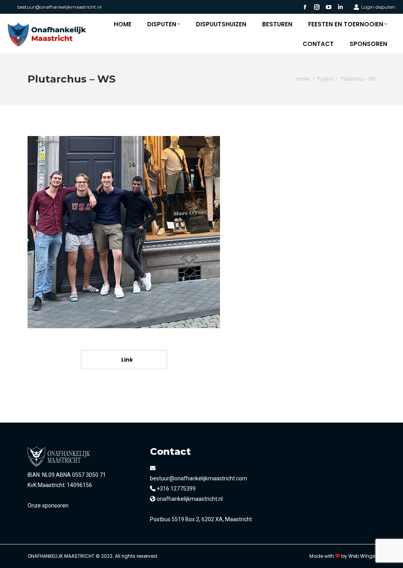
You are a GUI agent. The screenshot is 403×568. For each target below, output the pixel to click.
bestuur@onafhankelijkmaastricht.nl (59, 7)
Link (126, 360)
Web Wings (361, 556)
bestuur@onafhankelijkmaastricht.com (198, 478)
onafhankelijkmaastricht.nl (189, 499)
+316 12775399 (175, 488)
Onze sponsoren (48, 505)
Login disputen (378, 7)
